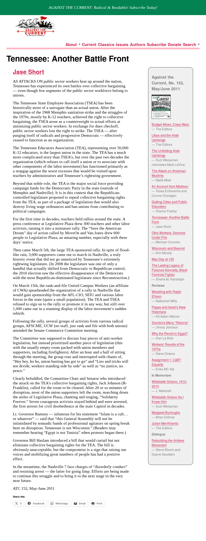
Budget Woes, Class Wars (170, 124)
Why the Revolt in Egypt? (170, 333)
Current (89, 44)
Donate (174, 44)
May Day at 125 (163, 259)
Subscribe (156, 44)
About (71, 44)
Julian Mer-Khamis (165, 423)
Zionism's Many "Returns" (170, 322)
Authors (137, 44)
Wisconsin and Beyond (168, 248)
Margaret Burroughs (166, 412)
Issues (122, 44)
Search (189, 44)
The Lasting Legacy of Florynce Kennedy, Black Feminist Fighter (169, 270)
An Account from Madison (170, 186)
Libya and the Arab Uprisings (165, 137)
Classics (106, 44)
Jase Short (28, 71)
